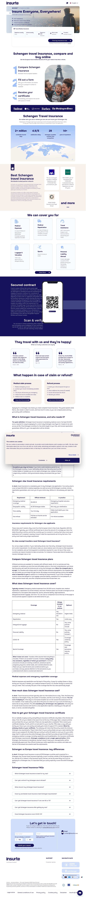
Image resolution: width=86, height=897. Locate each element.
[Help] (67, 3)
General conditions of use (26, 892)
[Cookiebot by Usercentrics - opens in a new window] (72, 435)
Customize (42, 460)
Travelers (66, 32)
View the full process (21, 400)
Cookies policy (52, 892)
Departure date (42, 33)
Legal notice (11, 892)
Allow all (67, 460)
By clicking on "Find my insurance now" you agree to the (60, 43)
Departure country (19, 32)
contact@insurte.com (49, 827)
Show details (72, 455)
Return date (55, 32)
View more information (55, 400)
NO (30, 839)
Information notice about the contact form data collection (28, 848)
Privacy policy (40, 892)
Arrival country (30, 32)
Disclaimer (63, 892)
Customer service (51, 862)
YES (20, 839)
